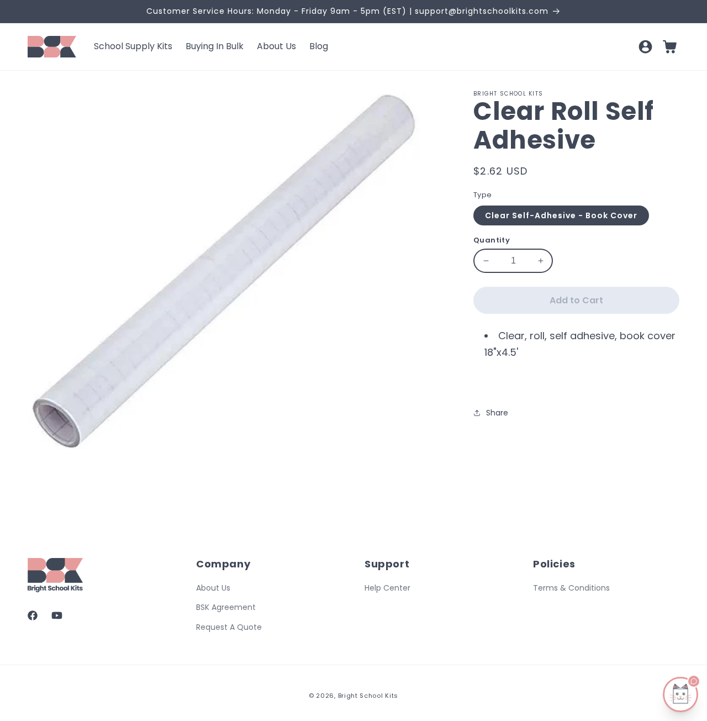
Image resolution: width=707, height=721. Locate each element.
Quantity (491, 240)
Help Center (387, 587)
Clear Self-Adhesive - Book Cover (561, 215)
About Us (213, 587)
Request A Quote (229, 626)
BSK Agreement (226, 607)
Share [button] (497, 412)
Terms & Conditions (571, 587)
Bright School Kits (368, 695)
